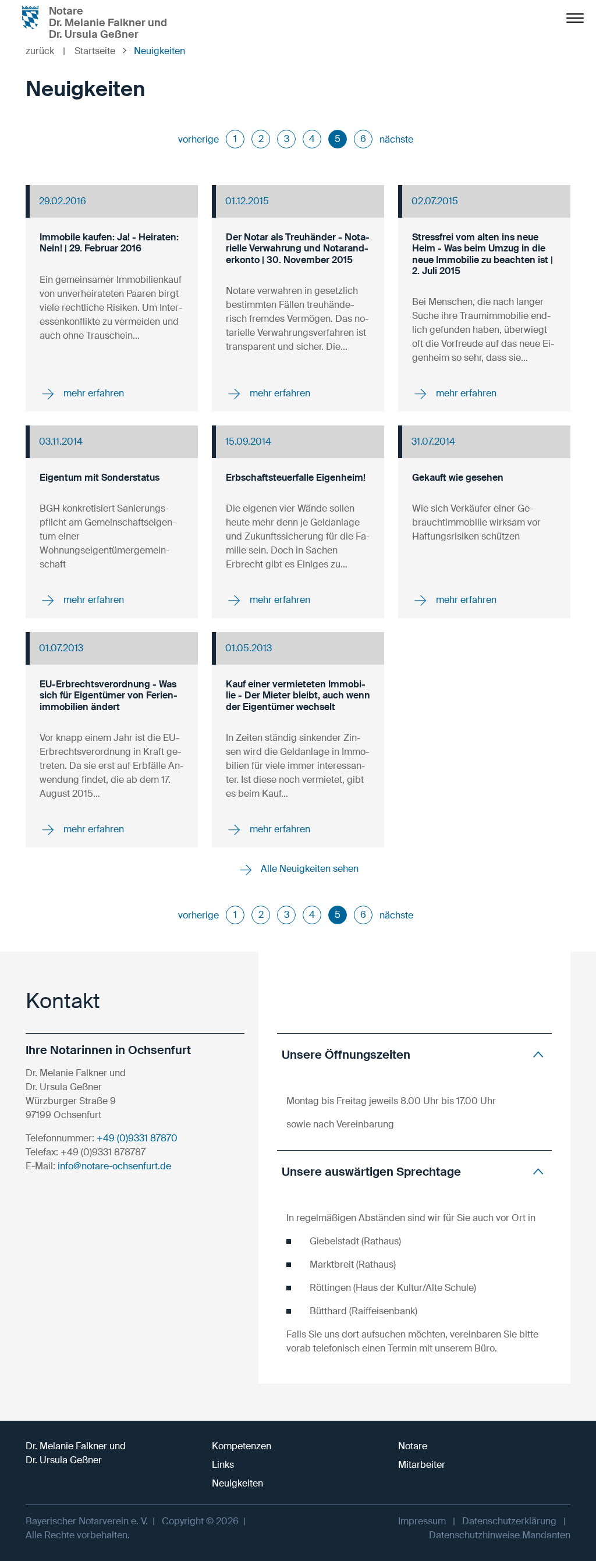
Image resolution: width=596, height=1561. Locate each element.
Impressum (422, 1521)
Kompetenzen (241, 1446)
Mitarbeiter (421, 1465)
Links (223, 1465)
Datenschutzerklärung (509, 1521)
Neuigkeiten (237, 1483)
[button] (414, 1054)
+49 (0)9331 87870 (137, 1138)
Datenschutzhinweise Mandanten (499, 1535)
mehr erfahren (92, 393)
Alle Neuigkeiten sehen (308, 869)
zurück (45, 51)
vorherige (198, 139)
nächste (396, 139)
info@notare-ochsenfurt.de (114, 1166)
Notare (412, 1446)
